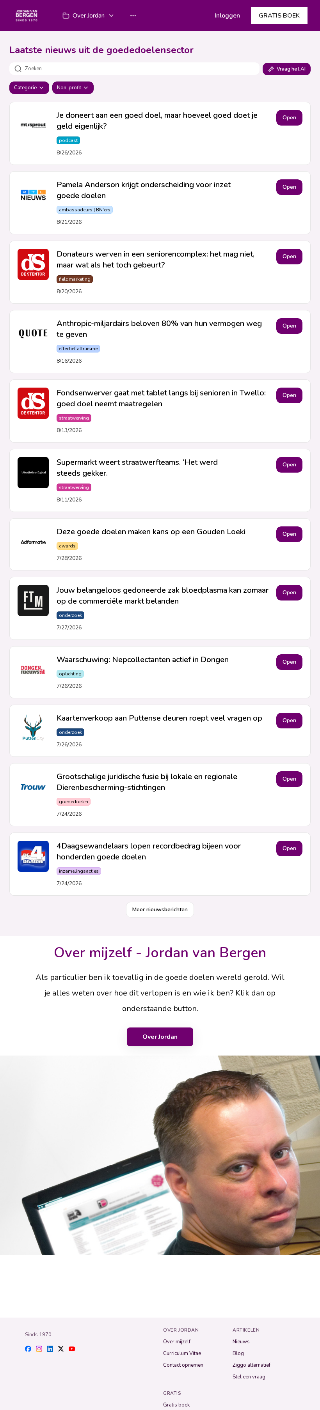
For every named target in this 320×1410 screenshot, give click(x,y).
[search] (142, 68)
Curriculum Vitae (182, 1353)
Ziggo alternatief (251, 1365)
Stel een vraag (249, 1376)
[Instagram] (39, 1349)
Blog (238, 1353)
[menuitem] (88, 15)
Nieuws (241, 1341)
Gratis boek (176, 1404)
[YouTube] (72, 1349)
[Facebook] (28, 1349)
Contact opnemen (183, 1365)
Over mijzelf (176, 1341)
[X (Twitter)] (61, 1349)
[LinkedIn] (50, 1349)
